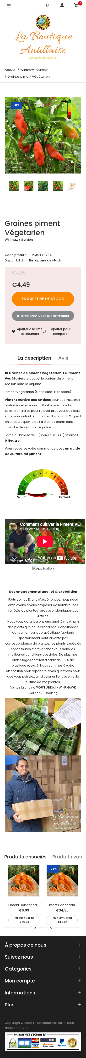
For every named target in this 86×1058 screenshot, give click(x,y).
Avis (63, 358)
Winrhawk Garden (19, 239)
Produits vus (67, 856)
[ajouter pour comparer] (33, 881)
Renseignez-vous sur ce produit (45, 316)
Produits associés (25, 856)
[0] (76, 6)
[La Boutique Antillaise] (43, 37)
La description (34, 358)
